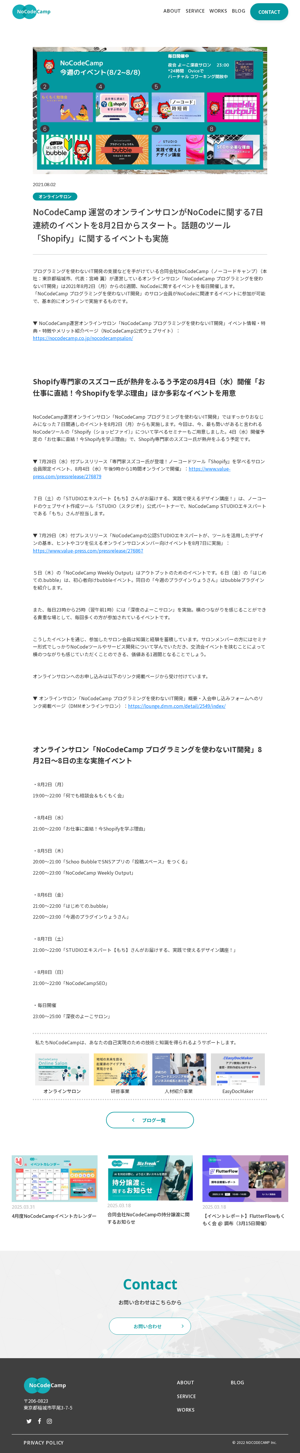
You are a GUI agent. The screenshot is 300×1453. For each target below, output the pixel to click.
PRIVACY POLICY (43, 1442)
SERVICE (186, 1396)
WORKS (186, 1410)
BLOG (237, 1382)
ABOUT (186, 1382)
